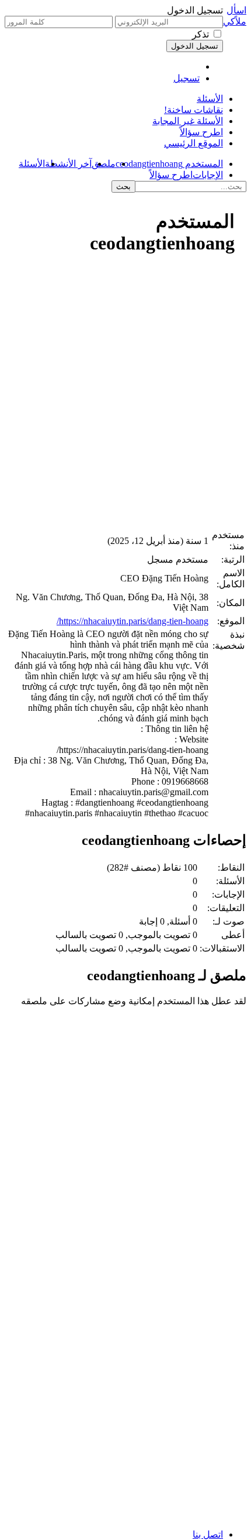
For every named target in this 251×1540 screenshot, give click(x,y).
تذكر (200, 34)
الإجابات (208, 175)
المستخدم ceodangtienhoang (169, 164)
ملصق (104, 164)
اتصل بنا (208, 1534)
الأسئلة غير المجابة (187, 121)
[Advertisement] (125, 397)
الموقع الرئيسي (193, 143)
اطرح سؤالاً (201, 132)
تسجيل (186, 78)
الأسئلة (210, 99)
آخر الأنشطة (68, 164)
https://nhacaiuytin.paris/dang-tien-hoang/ (132, 621)
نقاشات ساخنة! (193, 110)
